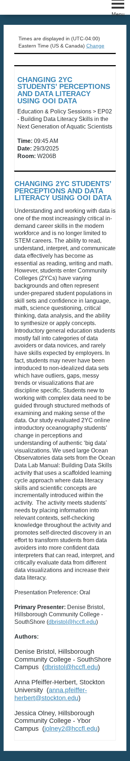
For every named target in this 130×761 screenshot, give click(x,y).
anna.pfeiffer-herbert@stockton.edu (50, 694)
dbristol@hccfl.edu (72, 622)
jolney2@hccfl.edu (71, 728)
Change (95, 46)
